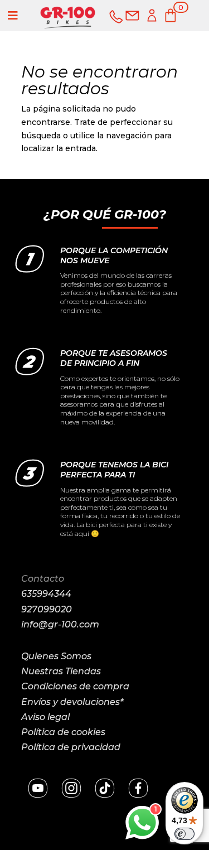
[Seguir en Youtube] (38, 788)
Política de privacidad (70, 747)
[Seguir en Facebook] (138, 788)
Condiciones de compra (75, 686)
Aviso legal (45, 717)
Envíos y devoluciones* (72, 702)
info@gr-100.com (60, 624)
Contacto (42, 578)
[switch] (184, 834)
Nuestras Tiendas (61, 671)
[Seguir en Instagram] (71, 788)
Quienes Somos (56, 656)
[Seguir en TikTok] (105, 788)
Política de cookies (63, 732)
